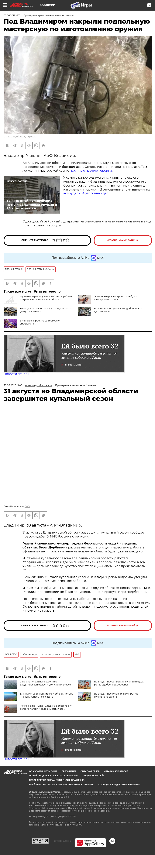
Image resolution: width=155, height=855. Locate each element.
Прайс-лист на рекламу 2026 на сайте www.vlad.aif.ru (61, 784)
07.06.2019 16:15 (12, 15)
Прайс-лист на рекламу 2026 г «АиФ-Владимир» (57, 780)
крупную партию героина (91, 170)
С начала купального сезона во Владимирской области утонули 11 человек (45, 683)
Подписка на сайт (93, 775)
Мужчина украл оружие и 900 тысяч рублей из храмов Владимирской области (46, 298)
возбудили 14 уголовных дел (85, 193)
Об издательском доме (43, 771)
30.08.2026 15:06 (13, 385)
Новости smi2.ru (16, 374)
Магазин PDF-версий (116, 771)
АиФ (27, 506)
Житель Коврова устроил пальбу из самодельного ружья (115, 298)
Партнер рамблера (62, 841)
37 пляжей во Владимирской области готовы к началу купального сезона (46, 695)
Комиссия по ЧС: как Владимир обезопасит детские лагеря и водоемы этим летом (45, 707)
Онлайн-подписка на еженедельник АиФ (53, 775)
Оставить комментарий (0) (123, 240)
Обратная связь (90, 771)
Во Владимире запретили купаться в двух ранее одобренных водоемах (118, 683)
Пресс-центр (69, 771)
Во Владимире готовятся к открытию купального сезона (116, 695)
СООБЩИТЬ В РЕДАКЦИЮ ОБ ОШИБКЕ (119, 784)
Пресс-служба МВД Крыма (20, 136)
